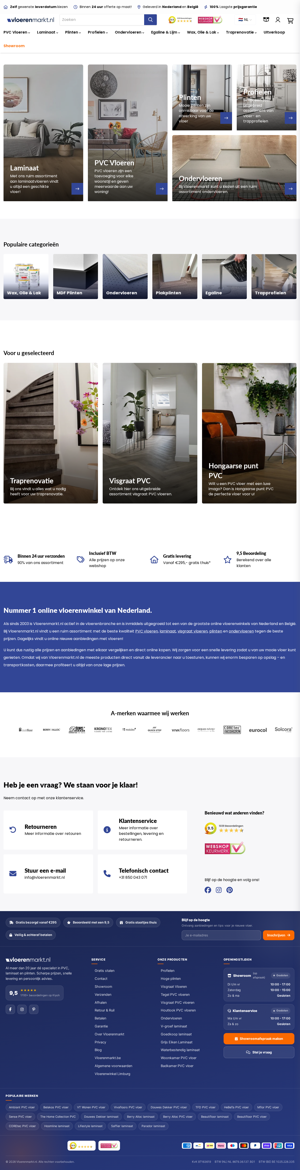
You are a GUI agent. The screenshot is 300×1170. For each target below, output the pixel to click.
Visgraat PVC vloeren (177, 1002)
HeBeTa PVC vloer (236, 1107)
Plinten (72, 32)
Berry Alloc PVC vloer (178, 1116)
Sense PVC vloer (20, 1116)
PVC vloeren (146, 631)
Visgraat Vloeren (174, 986)
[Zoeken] (150, 19)
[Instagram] (22, 1009)
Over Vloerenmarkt (109, 1034)
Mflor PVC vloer (268, 1107)
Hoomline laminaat (57, 1126)
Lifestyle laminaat (90, 1126)
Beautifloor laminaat (215, 1116)
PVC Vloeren (16, 32)
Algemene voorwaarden (113, 1066)
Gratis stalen (104, 971)
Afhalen (101, 1002)
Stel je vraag (262, 1052)
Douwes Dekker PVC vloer (169, 1107)
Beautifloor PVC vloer (252, 1116)
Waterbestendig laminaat (180, 1050)
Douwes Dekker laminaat (101, 1116)
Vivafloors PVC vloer (128, 1107)
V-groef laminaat (174, 1026)
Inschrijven (276, 935)
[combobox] (102, 19)
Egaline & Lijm (164, 32)
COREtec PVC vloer (22, 1126)
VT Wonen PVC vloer (91, 1107)
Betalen (100, 1018)
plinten (215, 631)
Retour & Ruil (104, 1010)
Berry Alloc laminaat (141, 1116)
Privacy (100, 1042)
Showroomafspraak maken (261, 1039)
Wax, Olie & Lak (202, 32)
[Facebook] (10, 1009)
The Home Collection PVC (58, 1116)
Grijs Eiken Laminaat (176, 1042)
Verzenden (103, 994)
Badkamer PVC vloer (177, 1066)
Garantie (101, 1026)
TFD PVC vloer (205, 1107)
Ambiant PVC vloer (22, 1107)
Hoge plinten (171, 979)
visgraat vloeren (193, 631)
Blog (98, 1050)
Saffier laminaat (122, 1126)
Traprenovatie (240, 32)
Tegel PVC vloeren (175, 994)
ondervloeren (241, 631)
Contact (101, 979)
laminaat (168, 631)
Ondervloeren (128, 32)
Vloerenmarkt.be (108, 1058)
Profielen (97, 32)
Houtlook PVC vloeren (178, 1010)
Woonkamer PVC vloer (178, 1058)
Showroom (14, 46)
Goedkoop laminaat (176, 1034)
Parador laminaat (153, 1126)
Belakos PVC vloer (56, 1107)
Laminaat (46, 32)
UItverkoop (274, 32)
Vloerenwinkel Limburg (112, 1074)
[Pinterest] (33, 1009)
